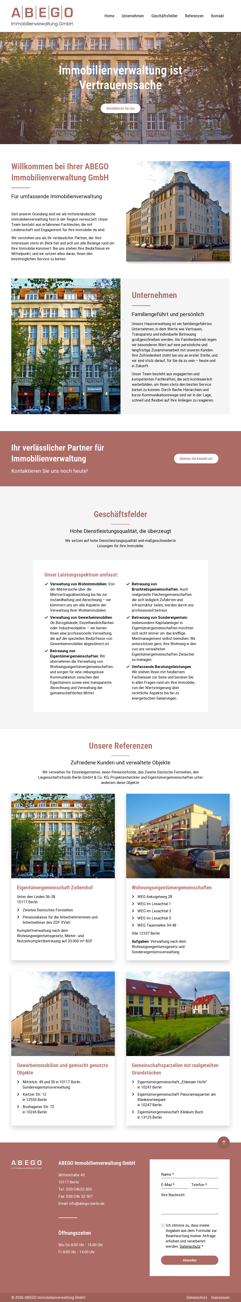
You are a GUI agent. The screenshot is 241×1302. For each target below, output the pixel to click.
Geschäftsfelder (164, 16)
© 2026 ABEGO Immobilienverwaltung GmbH (48, 1297)
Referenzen (194, 16)
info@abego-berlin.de (86, 1203)
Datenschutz (190, 1246)
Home (109, 16)
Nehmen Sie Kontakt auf (196, 459)
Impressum (220, 1297)
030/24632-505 (79, 1189)
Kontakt (217, 16)
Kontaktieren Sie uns (121, 108)
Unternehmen (133, 16)
